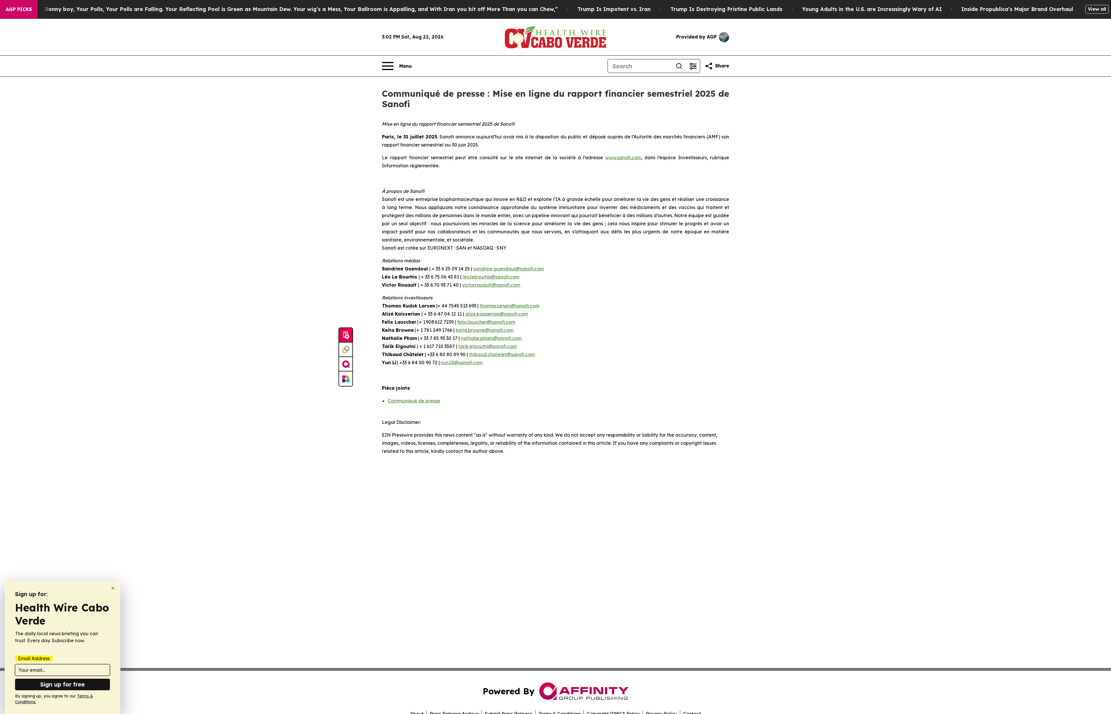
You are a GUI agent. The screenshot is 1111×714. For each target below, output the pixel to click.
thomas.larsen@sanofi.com (509, 306)
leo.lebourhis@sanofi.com (491, 277)
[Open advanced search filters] (693, 66)
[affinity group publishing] (345, 364)
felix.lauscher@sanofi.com (486, 322)
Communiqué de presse (414, 401)
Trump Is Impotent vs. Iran (614, 9)
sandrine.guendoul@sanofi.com (508, 269)
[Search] (679, 66)
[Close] (113, 588)
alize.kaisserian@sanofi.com (496, 314)
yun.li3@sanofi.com (461, 362)
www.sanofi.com (623, 157)
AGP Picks (19, 9)
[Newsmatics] (345, 378)
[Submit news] (345, 335)
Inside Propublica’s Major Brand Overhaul (1017, 9)
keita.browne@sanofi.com (485, 330)
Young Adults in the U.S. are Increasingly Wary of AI (872, 9)
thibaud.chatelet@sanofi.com (502, 354)
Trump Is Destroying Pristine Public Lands (726, 9)
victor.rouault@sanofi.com (491, 285)
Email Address (34, 658)
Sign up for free (62, 684)
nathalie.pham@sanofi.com (491, 338)
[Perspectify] (345, 350)
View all (1097, 9)
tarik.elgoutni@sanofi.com (487, 346)
